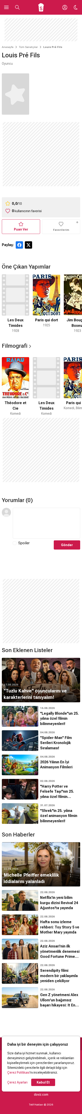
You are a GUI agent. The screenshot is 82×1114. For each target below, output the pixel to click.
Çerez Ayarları (17, 1082)
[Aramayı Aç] (17, 7)
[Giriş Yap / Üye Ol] (64, 7)
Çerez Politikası (18, 1072)
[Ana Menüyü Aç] (6, 7)
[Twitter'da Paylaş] (28, 245)
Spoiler (24, 543)
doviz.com (41, 1094)
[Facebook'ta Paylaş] (19, 245)
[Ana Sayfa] (41, 7)
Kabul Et (43, 1082)
